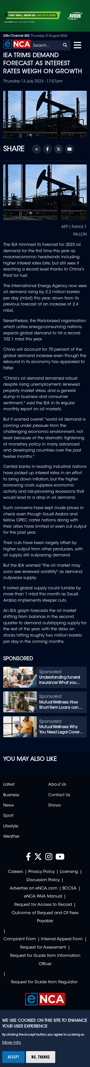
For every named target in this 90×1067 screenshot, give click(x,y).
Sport (8, 816)
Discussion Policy (43, 880)
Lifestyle (10, 826)
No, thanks (41, 1056)
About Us (57, 785)
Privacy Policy (41, 872)
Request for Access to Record (43, 905)
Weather (11, 837)
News (8, 806)
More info (11, 1043)
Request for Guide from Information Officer (45, 960)
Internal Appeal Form (62, 939)
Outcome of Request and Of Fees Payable (45, 917)
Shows (54, 806)
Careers (15, 872)
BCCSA (69, 888)
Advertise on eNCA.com (34, 888)
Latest (8, 785)
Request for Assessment (43, 948)
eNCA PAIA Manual (43, 897)
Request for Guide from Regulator (44, 982)
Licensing (69, 872)
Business (11, 795)
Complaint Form (20, 939)
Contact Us (59, 795)
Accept (13, 1056)
